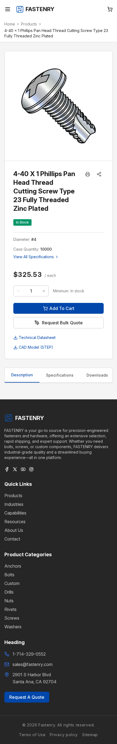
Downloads (97, 375)
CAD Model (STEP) (36, 347)
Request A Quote (26, 697)
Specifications (59, 375)
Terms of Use (32, 734)
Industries (13, 504)
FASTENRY (29, 418)
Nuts (9, 600)
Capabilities (15, 513)
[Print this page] (87, 174)
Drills (9, 592)
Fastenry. (46, 725)
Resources (15, 521)
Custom (12, 583)
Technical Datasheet (37, 337)
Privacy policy (64, 734)
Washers (12, 626)
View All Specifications (33, 256)
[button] (99, 174)
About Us (13, 530)
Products (29, 24)
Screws (11, 618)
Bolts (9, 574)
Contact (12, 539)
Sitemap (90, 734)
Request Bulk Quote (62, 322)
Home (9, 24)
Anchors (12, 566)
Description (22, 375)
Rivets (10, 609)
